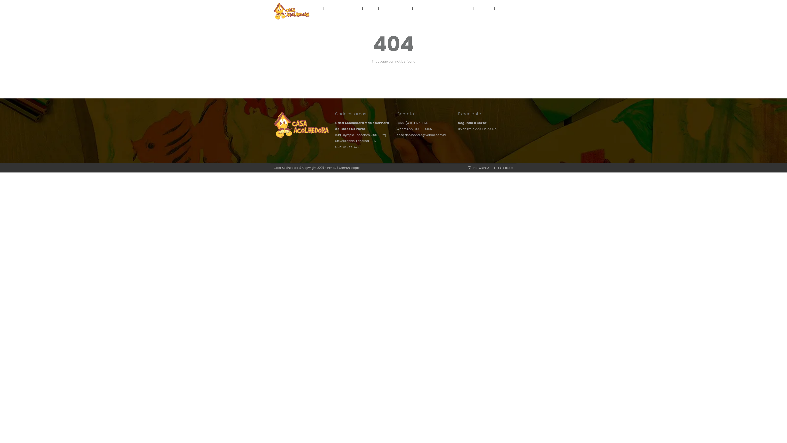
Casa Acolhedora (343, 8)
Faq (371, 8)
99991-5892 (423, 129)
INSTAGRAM (481, 168)
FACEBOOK (505, 168)
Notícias (462, 8)
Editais (484, 8)
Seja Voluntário (396, 8)
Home (314, 8)
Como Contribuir (431, 8)
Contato (506, 8)
